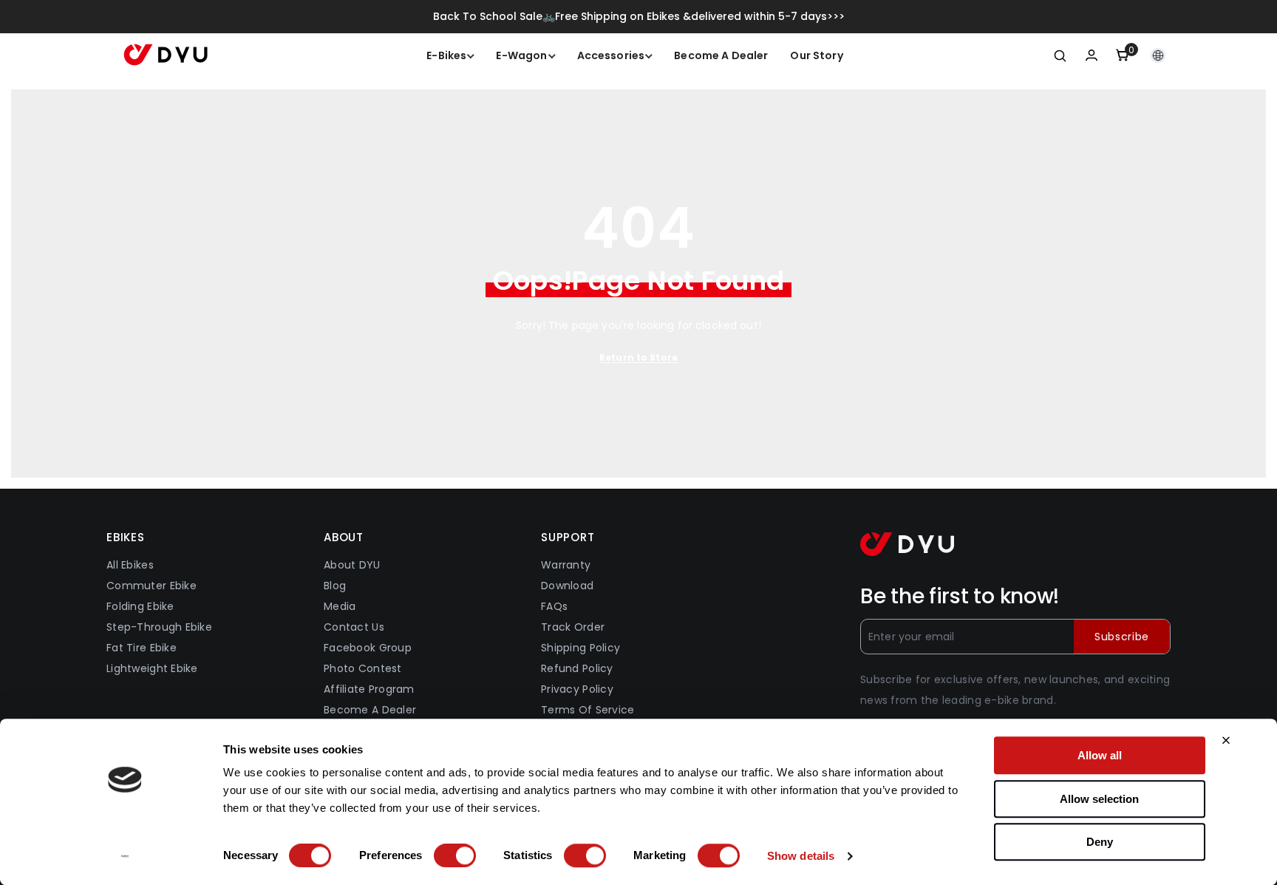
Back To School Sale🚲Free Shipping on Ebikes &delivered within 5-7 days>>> (639, 16)
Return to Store (638, 357)
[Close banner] (1226, 740)
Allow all (1099, 755)
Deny (1099, 841)
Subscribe (1121, 636)
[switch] (455, 855)
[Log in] (1091, 55)
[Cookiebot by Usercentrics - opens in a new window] (125, 856)
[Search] (1060, 55)
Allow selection (1099, 799)
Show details (800, 856)
